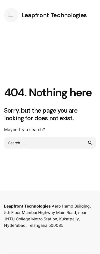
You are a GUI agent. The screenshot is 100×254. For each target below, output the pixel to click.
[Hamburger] (11, 15)
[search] (90, 143)
